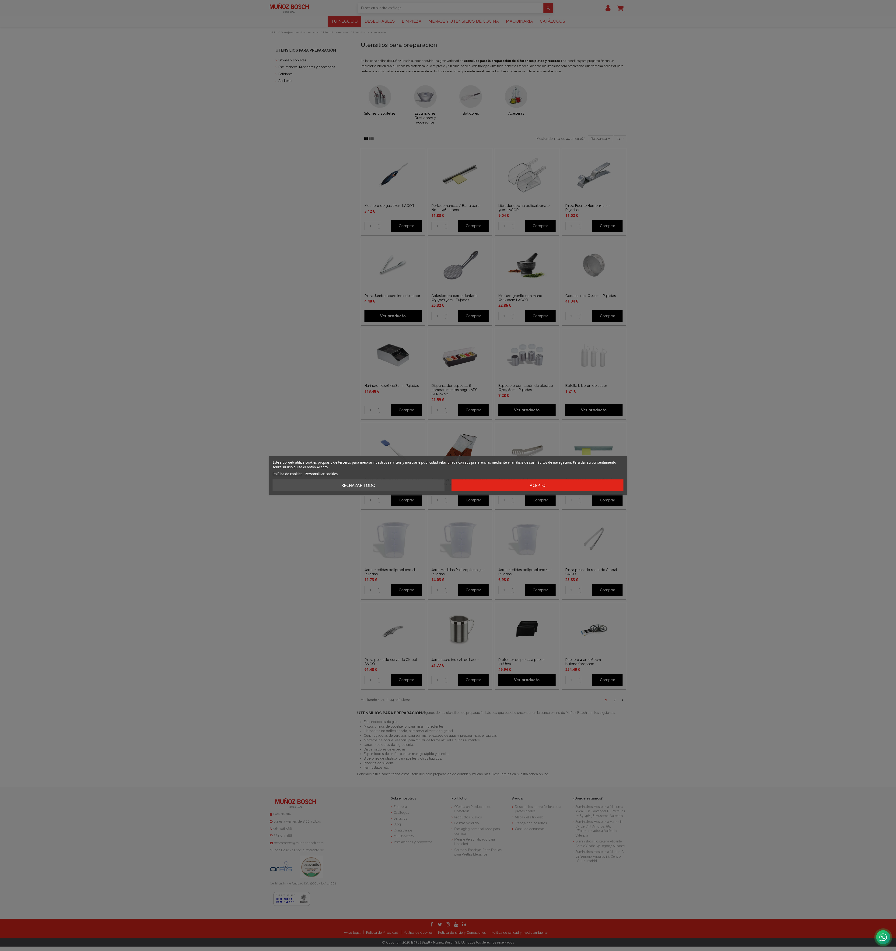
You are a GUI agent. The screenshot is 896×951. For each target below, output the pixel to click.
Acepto (538, 485)
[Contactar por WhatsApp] (883, 937)
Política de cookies (287, 473)
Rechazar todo (358, 485)
